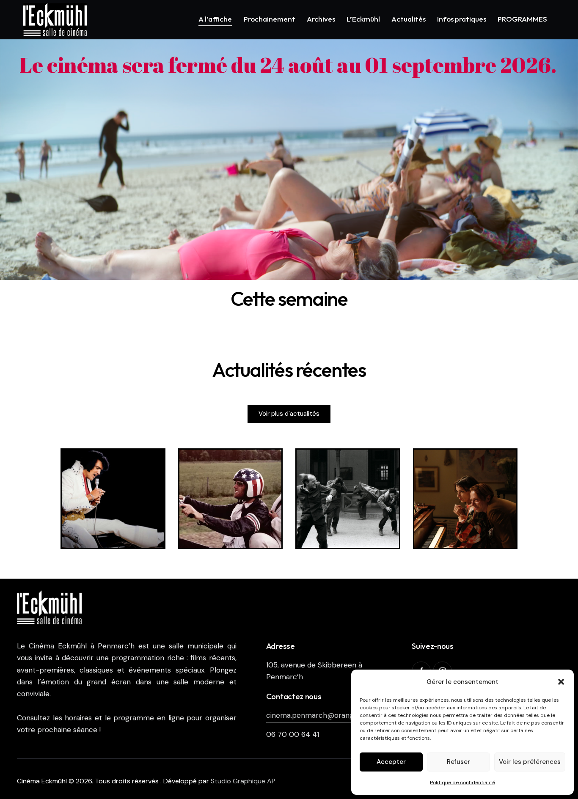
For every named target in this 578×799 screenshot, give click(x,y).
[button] (561, 682)
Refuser (458, 762)
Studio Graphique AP (243, 781)
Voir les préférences (530, 762)
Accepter (391, 762)
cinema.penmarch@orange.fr (315, 715)
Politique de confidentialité (462, 782)
